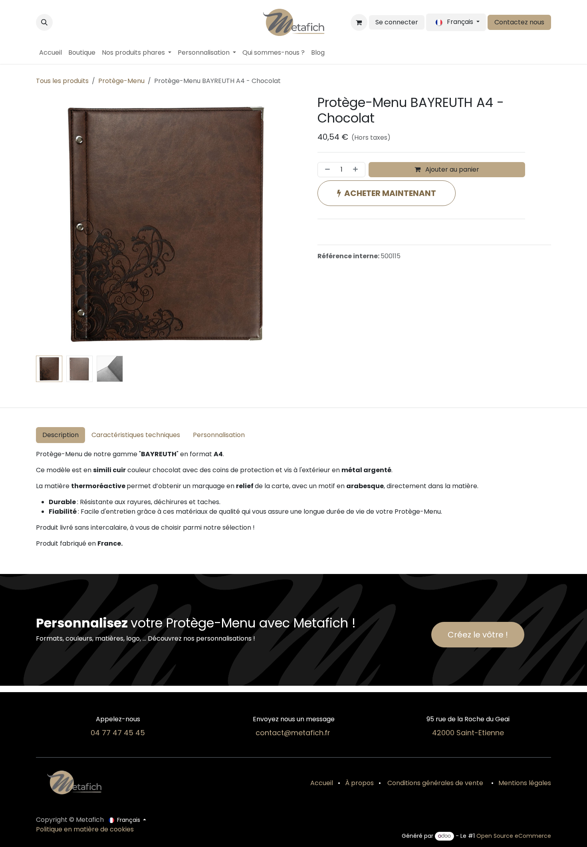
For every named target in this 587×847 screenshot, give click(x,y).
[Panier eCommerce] (359, 22)
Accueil (321, 783)
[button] (44, 22)
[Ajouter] (357, 169)
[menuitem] (50, 53)
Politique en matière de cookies (85, 829)
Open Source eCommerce (513, 836)
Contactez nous (519, 22)
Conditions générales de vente (434, 783)
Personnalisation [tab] (219, 434)
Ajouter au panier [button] (451, 169)
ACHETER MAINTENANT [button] (390, 193)
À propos (359, 783)
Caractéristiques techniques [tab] (135, 434)
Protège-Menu (121, 80)
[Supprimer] (326, 169)
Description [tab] (60, 434)
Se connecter (396, 22)
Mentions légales (524, 783)
